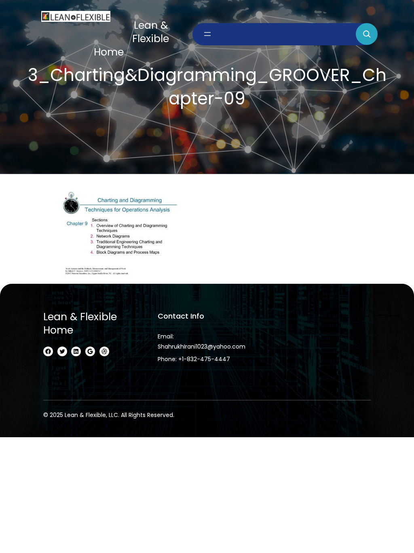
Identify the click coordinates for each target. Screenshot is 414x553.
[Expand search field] (367, 34)
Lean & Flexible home (80, 323)
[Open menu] (207, 34)
